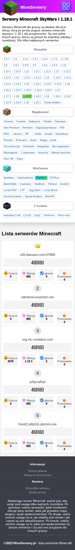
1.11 (26, 71)
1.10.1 (7, 71)
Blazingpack (11, 152)
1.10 (63, 65)
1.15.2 (47, 84)
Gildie (38, 134)
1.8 (5, 65)
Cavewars (25, 184)
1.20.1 (37, 102)
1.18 (16, 96)
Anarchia (43, 152)
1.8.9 (26, 65)
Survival (8, 121)
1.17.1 (7, 96)
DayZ (37, 215)
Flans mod (64, 215)
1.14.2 (67, 77)
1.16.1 (7, 90)
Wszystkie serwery (37, 488)
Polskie (48, 121)
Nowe (33, 140)
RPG (6, 134)
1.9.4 (54, 65)
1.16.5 (48, 90)
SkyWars (41, 178)
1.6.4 (45, 59)
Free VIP (9, 159)
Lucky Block (50, 190)
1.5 (15, 59)
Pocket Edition (52, 102)
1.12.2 (7, 77)
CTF (22, 190)
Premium (27, 127)
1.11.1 (37, 71)
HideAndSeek (25, 178)
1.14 (46, 77)
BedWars (9, 178)
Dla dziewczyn (12, 146)
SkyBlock (39, 184)
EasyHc (64, 184)
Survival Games (13, 196)
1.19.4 (17, 102)
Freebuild (28, 146)
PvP (62, 127)
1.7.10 (64, 59)
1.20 (26, 102)
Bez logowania (60, 146)
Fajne (20, 159)
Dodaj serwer (37, 492)
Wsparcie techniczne (37, 475)
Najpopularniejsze (46, 127)
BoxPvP (49, 196)
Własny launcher (60, 152)
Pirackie (8, 140)
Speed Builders (33, 196)
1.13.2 (37, 77)
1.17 (57, 90)
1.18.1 (27, 96)
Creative (21, 121)
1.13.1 (27, 77)
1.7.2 (54, 59)
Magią (43, 140)
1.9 (34, 65)
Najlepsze (34, 121)
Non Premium (11, 127)
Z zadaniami (28, 152)
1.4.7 (6, 59)
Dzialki (48, 134)
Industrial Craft (12, 215)
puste (53, 140)
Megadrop (43, 146)
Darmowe (60, 121)
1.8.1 (16, 65)
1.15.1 (37, 84)
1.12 (56, 71)
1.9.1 (45, 65)
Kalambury (62, 134)
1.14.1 (57, 77)
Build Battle (10, 184)
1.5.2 (35, 59)
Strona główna (37, 471)
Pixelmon (49, 215)
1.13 (16, 77)
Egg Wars (35, 190)
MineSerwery (33, 7)
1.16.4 (38, 90)
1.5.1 (26, 59)
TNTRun (54, 178)
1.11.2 (47, 71)
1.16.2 (17, 90)
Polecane (21, 140)
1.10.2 (17, 71)
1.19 (46, 96)
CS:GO (27, 215)
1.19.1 (57, 96)
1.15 (26, 84)
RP (27, 134)
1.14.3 (7, 84)
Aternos (17, 134)
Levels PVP (10, 190)
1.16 (67, 84)
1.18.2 (37, 96)
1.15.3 (57, 84)
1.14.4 (17, 84)
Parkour (52, 184)
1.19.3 (7, 102)
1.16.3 (27, 90)
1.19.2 (67, 96)
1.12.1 (67, 71)
